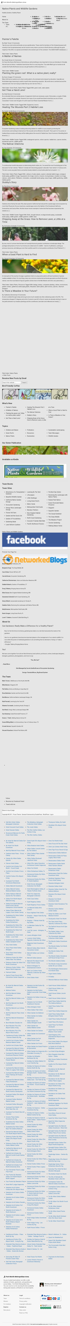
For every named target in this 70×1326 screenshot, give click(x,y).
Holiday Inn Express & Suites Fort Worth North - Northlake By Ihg (36, 1096)
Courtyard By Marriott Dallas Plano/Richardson (15, 1080)
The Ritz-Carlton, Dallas (34, 835)
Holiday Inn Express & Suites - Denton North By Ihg (36, 1067)
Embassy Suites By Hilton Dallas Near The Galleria (14, 958)
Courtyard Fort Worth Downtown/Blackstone (13, 882)
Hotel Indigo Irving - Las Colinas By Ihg (34, 1223)
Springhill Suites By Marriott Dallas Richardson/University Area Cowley (57, 1137)
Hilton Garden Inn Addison (35, 1013)
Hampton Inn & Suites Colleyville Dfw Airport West (15, 1188)
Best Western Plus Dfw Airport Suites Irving (13, 1027)
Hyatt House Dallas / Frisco (36, 1227)
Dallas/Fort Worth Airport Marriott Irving (14, 900)
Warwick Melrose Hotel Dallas (58, 980)
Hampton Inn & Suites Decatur (15, 1202)
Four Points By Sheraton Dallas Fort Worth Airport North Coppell (14, 1176)
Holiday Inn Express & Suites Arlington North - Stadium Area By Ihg (36, 1073)
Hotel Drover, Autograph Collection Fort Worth (34, 885)
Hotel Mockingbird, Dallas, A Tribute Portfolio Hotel (36, 890)
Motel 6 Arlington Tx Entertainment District (34, 967)
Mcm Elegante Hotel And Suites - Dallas (56, 1055)
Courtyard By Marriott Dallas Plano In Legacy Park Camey (15, 1069)
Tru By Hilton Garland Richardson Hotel (55, 1207)
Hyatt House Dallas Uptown (57, 998)
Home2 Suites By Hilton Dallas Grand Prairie (34, 1130)
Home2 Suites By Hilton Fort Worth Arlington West (36, 1150)
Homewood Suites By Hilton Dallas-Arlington (36, 875)
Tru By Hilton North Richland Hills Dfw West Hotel (57, 1217)
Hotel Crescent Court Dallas (15, 827)
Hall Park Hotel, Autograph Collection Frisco (14, 1262)
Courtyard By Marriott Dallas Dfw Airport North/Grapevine (15, 1049)
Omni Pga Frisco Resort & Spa (58, 850)
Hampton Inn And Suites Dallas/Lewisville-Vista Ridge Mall (36, 992)
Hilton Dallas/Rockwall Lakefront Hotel (34, 859)
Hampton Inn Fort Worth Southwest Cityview (34, 1003)
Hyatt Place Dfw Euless (56, 1022)
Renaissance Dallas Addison (57, 853)
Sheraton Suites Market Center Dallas (55, 910)
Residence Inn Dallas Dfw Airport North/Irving (56, 1085)
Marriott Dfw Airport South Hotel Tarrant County (35, 962)
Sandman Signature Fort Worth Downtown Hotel (58, 1104)
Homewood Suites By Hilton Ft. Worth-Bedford (36, 880)
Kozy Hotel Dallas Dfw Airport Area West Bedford (58, 1042)
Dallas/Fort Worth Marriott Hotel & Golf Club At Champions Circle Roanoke (14, 905)
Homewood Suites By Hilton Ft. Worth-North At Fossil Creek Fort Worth (36, 1193)
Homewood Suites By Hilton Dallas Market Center (36, 1173)
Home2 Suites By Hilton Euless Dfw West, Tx (34, 1145)
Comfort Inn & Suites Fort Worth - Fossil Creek (14, 867)
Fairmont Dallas (11, 972)
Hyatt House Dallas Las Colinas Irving (55, 989)
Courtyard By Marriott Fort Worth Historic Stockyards (14, 1090)
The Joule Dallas (32, 827)
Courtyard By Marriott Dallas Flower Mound (15, 1059)
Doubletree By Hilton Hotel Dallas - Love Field (14, 936)
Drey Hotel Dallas (11, 945)
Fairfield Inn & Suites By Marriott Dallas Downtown (14, 1161)
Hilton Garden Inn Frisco (34, 1043)
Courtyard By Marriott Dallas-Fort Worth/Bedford (15, 1085)
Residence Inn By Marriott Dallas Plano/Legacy (56, 1080)
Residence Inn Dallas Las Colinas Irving (56, 1089)
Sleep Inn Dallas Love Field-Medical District (57, 915)
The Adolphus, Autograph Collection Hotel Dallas (35, 823)
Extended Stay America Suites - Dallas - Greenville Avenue (15, 1250)
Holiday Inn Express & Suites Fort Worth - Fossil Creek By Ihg (36, 1084)
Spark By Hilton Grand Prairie (57, 1118)
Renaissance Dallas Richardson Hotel (54, 869)
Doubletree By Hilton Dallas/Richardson (12, 921)
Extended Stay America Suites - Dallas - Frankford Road (15, 1245)
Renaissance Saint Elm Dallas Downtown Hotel (57, 874)
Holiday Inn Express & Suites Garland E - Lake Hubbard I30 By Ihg (36, 1103)
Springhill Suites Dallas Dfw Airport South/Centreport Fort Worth (57, 1149)
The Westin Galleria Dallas (56, 961)
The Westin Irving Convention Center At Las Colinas (57, 965)
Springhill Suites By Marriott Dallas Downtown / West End (57, 1127)
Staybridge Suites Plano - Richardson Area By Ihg (56, 1165)
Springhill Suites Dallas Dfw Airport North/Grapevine (57, 1143)
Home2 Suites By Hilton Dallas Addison (34, 1125)
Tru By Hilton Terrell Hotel (56, 1221)
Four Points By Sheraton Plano (15, 1181)
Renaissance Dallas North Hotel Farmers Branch (56, 864)
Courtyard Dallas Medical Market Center (14, 1100)
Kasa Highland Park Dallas (35, 913)
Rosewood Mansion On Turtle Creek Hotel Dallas (15, 834)
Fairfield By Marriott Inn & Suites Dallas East (14, 1149)
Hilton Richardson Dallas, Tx (36, 871)
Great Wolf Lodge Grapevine (15, 1184)
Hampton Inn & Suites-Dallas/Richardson (13, 1228)
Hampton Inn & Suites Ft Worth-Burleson (13, 1211)
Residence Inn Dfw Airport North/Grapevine (56, 1099)
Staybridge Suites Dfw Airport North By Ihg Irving (57, 1160)
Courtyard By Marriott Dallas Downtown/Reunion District (15, 1054)
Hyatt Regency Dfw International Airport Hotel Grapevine (56, 1036)
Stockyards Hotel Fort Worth (57, 919)
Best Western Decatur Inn (14, 1023)
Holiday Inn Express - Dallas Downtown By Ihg (36, 1109)
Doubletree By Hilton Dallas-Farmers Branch (15, 916)
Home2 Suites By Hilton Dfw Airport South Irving (36, 1140)
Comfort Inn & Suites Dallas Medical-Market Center (14, 1041)
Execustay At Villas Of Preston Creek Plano (13, 1258)
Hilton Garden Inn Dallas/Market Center (34, 1027)
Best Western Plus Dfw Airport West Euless (13, 1031)
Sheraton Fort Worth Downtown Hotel (54, 900)
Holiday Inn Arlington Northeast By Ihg (33, 1057)
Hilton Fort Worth (32, 868)
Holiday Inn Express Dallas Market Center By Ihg (35, 1114)
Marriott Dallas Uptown (34, 958)
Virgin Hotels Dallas (54, 974)
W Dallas (51, 977)
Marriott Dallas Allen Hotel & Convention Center (36, 949)
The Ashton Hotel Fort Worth (57, 1174)
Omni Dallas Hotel (33, 977)
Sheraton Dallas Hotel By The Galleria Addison (57, 890)
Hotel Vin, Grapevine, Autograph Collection (33, 895)
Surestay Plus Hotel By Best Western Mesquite (57, 1170)
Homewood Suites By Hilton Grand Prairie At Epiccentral (36, 1199)
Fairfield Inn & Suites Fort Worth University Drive (14, 1166)
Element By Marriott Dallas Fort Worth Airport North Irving (15, 1133)
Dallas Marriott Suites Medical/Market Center (13, 890)
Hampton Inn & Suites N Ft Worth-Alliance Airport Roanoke (14, 1222)
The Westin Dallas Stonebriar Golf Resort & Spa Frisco (57, 957)
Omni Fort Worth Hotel (55, 841)
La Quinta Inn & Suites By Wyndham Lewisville (56, 1047)
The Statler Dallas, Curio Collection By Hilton (56, 932)
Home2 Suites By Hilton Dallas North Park (34, 1135)
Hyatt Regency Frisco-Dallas (36, 905)
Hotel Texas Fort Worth (34, 1257)
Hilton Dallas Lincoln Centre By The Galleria (36, 849)
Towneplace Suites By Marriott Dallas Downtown (56, 1183)
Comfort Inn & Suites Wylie (14, 1045)
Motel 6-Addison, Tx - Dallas (57, 1234)
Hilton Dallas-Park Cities (35, 1010)
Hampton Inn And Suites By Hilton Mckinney (35, 986)
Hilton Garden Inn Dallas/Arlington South (34, 1022)
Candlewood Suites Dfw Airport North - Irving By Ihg (14, 1240)
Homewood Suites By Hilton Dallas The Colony (36, 1177)
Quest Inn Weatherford (55, 1237)
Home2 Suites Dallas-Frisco (36, 1164)
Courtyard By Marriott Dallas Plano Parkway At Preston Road (15, 1075)
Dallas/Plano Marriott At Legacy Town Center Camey (15, 911)
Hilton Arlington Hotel (34, 1007)
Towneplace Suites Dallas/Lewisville (54, 1192)
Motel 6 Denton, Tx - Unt (34, 1249)
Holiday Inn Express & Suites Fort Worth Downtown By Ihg (36, 1090)
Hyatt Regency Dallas (34, 902)
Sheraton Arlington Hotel (56, 883)
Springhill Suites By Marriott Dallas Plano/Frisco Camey (57, 1132)
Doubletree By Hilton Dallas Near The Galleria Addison (14, 1128)
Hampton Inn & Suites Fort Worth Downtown (14, 1206)
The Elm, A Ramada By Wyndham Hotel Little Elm (56, 1178)
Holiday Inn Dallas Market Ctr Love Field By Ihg (36, 1062)
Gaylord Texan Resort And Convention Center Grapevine (15, 976)
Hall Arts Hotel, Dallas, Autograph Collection (13, 823)
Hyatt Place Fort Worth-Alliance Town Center (55, 1031)
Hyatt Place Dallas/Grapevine (57, 1011)
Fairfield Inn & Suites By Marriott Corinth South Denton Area (15, 1155)
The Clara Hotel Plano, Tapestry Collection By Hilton (57, 922)
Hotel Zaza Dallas (32, 899)
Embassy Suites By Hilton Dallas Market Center (14, 1144)
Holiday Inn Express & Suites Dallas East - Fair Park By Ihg (36, 1079)
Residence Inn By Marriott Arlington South (56, 1070)
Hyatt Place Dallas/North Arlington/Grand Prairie (56, 1015)
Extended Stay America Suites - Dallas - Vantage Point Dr (36, 1235)
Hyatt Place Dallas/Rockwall (57, 1019)
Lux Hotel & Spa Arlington (56, 1051)
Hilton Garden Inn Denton (35, 1031)
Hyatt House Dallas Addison (57, 985)
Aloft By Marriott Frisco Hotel (15, 850)
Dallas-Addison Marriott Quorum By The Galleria (13, 895)
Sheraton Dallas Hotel (55, 886)
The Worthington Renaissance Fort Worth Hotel (57, 970)
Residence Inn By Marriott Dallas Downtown (56, 1075)
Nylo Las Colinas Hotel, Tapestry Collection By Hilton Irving (36, 972)
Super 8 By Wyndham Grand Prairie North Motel (57, 1241)
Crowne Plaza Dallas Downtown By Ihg (12, 1118)
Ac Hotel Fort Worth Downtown (12, 846)
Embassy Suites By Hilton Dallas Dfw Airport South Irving (14, 1138)
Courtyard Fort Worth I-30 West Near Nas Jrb (14, 1108)
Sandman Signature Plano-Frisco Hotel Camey (56, 879)
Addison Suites (11, 990)
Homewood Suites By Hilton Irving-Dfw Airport (36, 1204)
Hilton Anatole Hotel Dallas (35, 845)
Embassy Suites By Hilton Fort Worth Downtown (15, 963)
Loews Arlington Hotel (34, 935)
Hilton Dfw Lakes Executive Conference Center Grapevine (36, 864)
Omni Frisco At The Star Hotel (57, 844)
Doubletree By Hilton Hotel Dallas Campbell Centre (14, 941)
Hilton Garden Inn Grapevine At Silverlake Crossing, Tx (36, 1052)
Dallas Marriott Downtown (14, 886)
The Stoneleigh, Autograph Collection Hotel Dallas (56, 937)
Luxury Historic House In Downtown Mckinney (35, 1261)
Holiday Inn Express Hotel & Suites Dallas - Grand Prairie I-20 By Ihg (36, 1120)
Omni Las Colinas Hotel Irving (57, 847)
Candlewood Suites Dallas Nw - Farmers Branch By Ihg (15, 1036)
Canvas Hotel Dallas (12, 863)
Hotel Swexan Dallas (12, 830)
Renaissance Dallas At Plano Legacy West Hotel (57, 857)
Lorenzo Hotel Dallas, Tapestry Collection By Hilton (36, 939)
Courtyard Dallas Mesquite (14, 1104)
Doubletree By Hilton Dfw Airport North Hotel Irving (14, 926)
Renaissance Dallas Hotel (56, 860)
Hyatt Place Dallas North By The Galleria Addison (57, 1002)
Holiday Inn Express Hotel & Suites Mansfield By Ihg (36, 1240)
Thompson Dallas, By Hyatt (57, 822)
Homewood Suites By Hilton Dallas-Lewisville (36, 1182)
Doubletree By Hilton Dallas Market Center (14, 1123)
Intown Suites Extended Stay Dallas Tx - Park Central (36, 1245)
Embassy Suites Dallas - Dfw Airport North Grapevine (15, 968)
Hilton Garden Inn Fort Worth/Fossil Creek (34, 1039)
